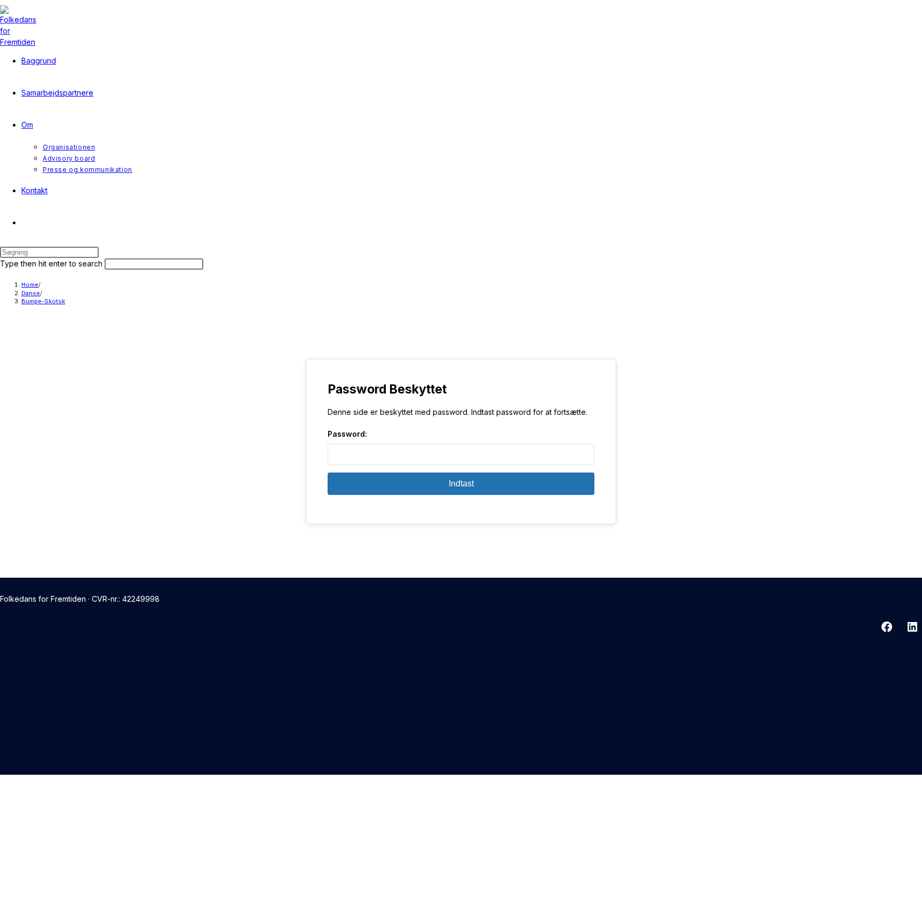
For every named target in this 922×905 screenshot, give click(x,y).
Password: (347, 433)
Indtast (461, 483)
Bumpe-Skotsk (43, 301)
